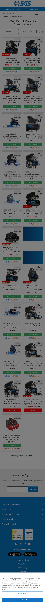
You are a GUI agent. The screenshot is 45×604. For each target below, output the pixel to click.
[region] (22, 588)
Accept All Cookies (22, 600)
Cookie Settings (22, 594)
